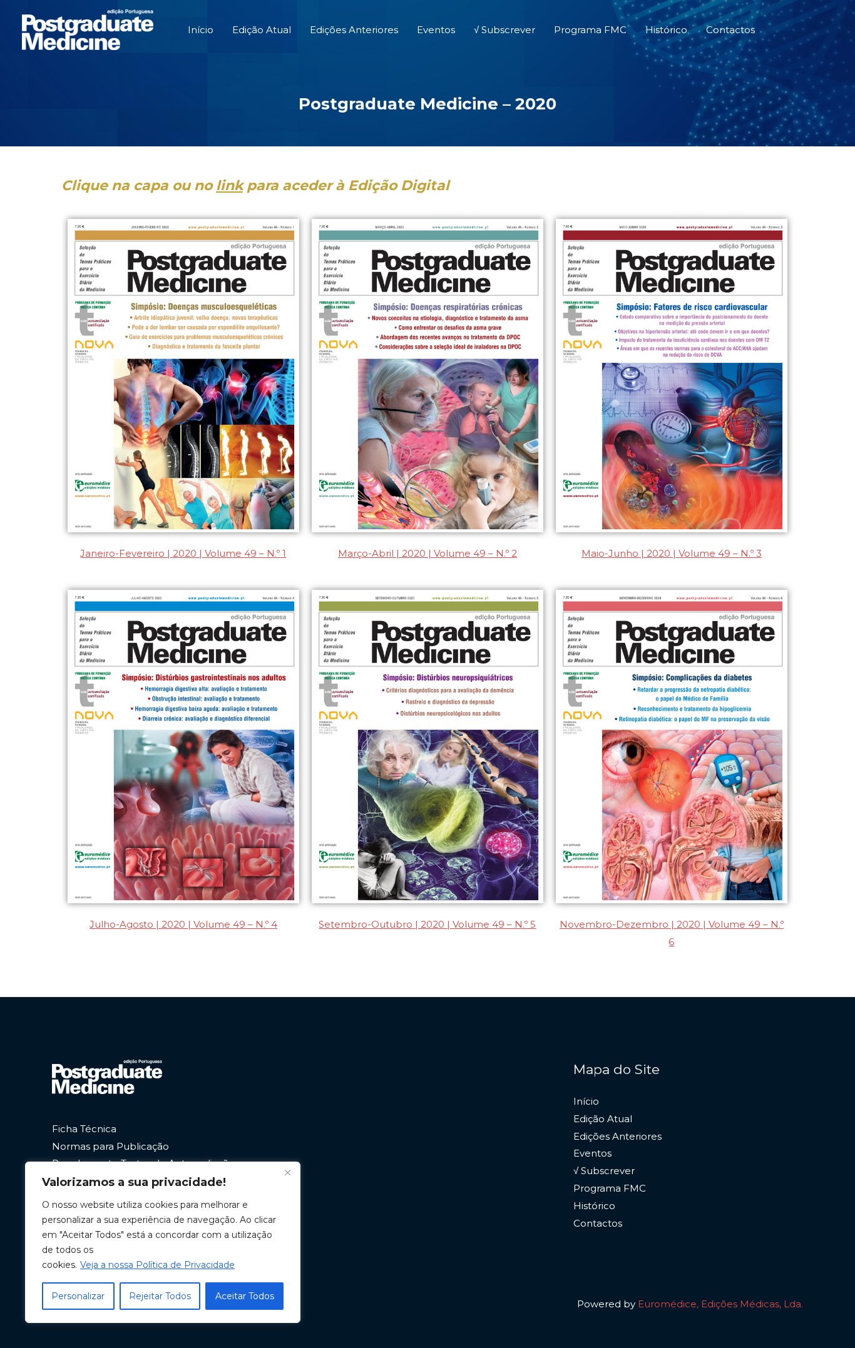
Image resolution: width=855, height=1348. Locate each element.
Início (200, 30)
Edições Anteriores (354, 30)
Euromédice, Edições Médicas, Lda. (720, 1304)
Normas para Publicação (110, 1146)
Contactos (730, 30)
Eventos (436, 30)
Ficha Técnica (84, 1129)
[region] (162, 1242)
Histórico (666, 30)
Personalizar (78, 1296)
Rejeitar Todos (160, 1296)
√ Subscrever (504, 30)
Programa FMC (590, 30)
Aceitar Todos (244, 1296)
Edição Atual (261, 30)
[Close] (287, 1172)
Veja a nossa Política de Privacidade (157, 1264)
